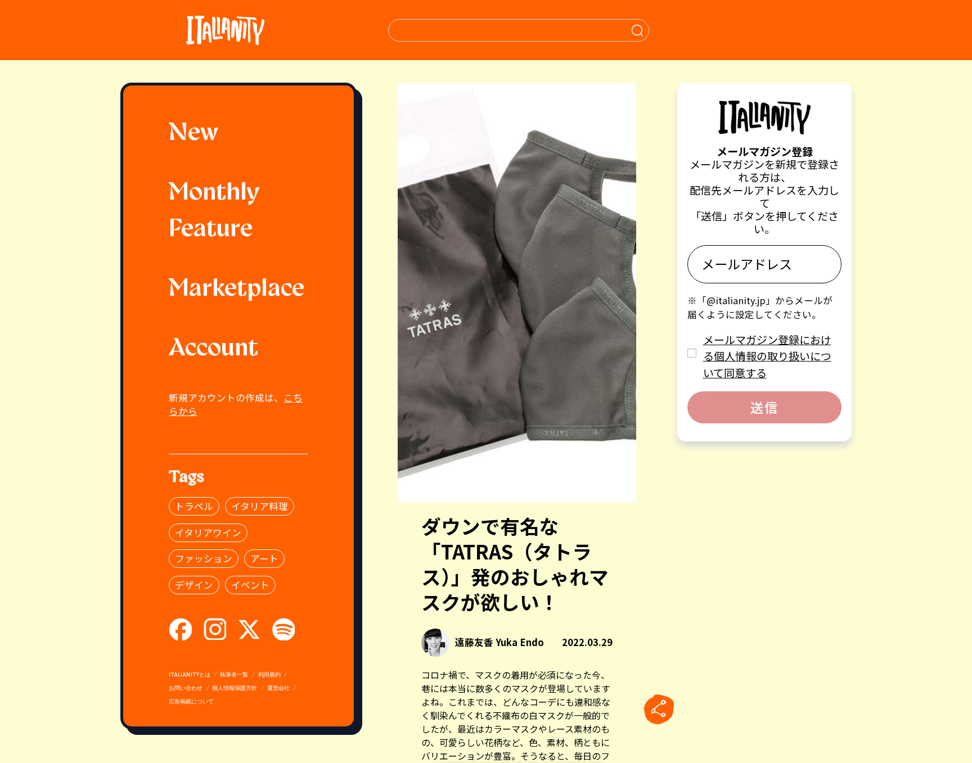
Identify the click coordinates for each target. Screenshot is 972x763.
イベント (250, 585)
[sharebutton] (658, 709)
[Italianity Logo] (225, 30)
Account (213, 349)
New (193, 133)
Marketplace (236, 289)
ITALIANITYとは (189, 675)
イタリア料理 (259, 506)
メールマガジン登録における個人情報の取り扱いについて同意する (767, 356)
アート (264, 558)
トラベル (194, 506)
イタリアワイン (208, 532)
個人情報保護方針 (234, 688)
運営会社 (278, 688)
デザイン (194, 585)
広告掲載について (191, 702)
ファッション (203, 558)
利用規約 (269, 675)
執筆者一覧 (234, 675)
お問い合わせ (185, 688)
